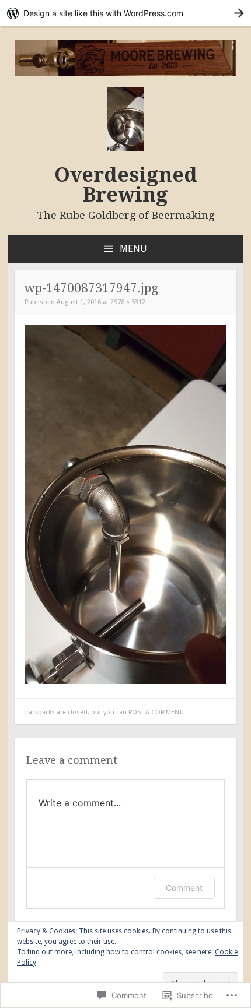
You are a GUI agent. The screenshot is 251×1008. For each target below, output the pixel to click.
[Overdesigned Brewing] (125, 73)
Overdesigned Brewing (125, 184)
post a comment (155, 712)
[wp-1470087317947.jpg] (125, 681)
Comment (184, 888)
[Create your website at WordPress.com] (125, 13)
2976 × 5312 (127, 302)
